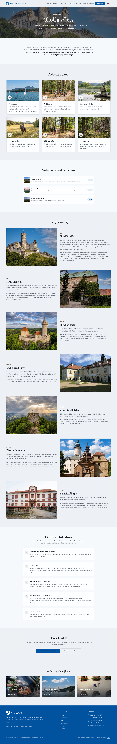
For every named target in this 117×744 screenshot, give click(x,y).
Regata (91, 3)
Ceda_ (108, 737)
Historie (48, 3)
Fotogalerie (77, 3)
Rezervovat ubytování (71, 651)
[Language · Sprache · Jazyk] (108, 3)
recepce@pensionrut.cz (98, 725)
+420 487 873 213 (96, 720)
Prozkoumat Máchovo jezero (48, 651)
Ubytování (55, 3)
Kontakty (85, 3)
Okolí (70, 3)
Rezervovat (100, 3)
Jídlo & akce (63, 3)
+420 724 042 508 (96, 722)
